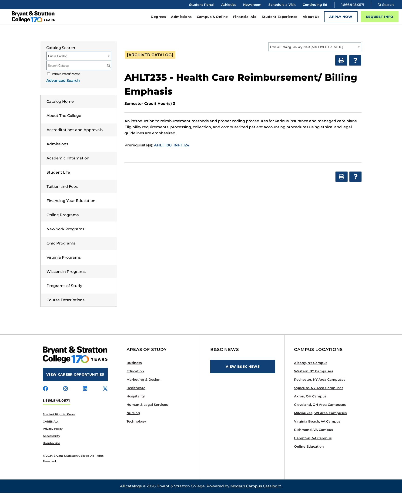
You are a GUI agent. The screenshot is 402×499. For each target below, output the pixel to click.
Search (387, 5)
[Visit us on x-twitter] (105, 389)
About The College (64, 115)
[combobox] (314, 47)
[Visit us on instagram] (65, 389)
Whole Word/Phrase (66, 74)
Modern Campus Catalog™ (255, 486)
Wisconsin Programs (66, 271)
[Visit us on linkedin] (85, 389)
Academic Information (68, 158)
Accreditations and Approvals (75, 130)
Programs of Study (64, 286)
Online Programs (63, 215)
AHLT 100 (163, 145)
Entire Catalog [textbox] (57, 56)
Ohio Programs (61, 243)
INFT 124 (181, 145)
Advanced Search (63, 80)
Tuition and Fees (62, 186)
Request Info (379, 17)
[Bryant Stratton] (56, 16)
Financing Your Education (71, 200)
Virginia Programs (64, 257)
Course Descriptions (65, 300)
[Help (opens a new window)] (355, 60)
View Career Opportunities (75, 374)
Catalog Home (60, 101)
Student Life (58, 172)
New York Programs (65, 229)
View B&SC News (243, 366)
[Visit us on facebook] (45, 389)
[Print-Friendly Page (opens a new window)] (341, 60)
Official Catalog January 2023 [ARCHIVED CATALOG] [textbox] (306, 47)
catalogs (134, 486)
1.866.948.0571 (352, 5)
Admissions (57, 144)
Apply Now (340, 17)
